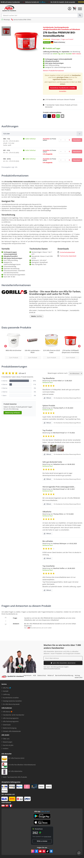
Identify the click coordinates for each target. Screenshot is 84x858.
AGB (34, 675)
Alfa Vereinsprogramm (11, 718)
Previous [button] (5, 346)
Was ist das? (45, 811)
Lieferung (6, 694)
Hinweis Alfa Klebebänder (12, 731)
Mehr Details (76, 54)
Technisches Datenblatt (68, 256)
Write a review (42, 841)
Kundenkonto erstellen (11, 698)
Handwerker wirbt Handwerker (13, 715)
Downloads (7, 725)
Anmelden (62, 91)
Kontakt (5, 691)
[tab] (42, 133)
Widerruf (51, 675)
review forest (47, 836)
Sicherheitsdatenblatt (67, 252)
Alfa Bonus (6, 712)
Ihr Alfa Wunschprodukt (11, 704)
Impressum (27, 675)
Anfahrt (5, 748)
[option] (13, 345)
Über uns (6, 739)
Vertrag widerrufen (78, 676)
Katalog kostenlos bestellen (12, 701)
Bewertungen (7, 742)
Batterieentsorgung (9, 728)
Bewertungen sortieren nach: (58, 373)
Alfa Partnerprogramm (11, 721)
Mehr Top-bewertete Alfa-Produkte (15, 777)
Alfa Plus (6, 688)
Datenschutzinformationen (52, 669)
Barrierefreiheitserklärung (64, 675)
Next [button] (79, 346)
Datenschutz (41, 675)
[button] (45, 116)
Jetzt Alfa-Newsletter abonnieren (64, 663)
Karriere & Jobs (8, 745)
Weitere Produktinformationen (53, 71)
